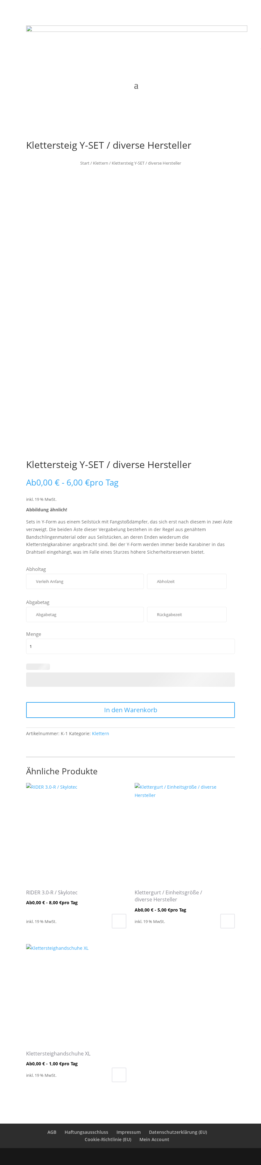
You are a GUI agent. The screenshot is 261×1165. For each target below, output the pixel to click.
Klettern (100, 163)
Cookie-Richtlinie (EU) (108, 1139)
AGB (51, 1132)
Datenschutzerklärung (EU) (178, 1132)
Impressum (128, 1132)
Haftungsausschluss (86, 1132)
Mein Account (154, 1139)
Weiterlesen (119, 921)
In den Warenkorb (130, 710)
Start (84, 163)
